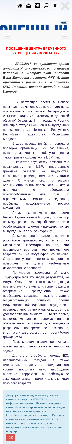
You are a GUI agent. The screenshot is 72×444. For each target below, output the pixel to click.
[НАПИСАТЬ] (29, 5)
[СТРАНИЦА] (37, 5)
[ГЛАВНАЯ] (20, 5)
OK (11, 437)
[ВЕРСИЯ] (55, 5)
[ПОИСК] (46, 5)
